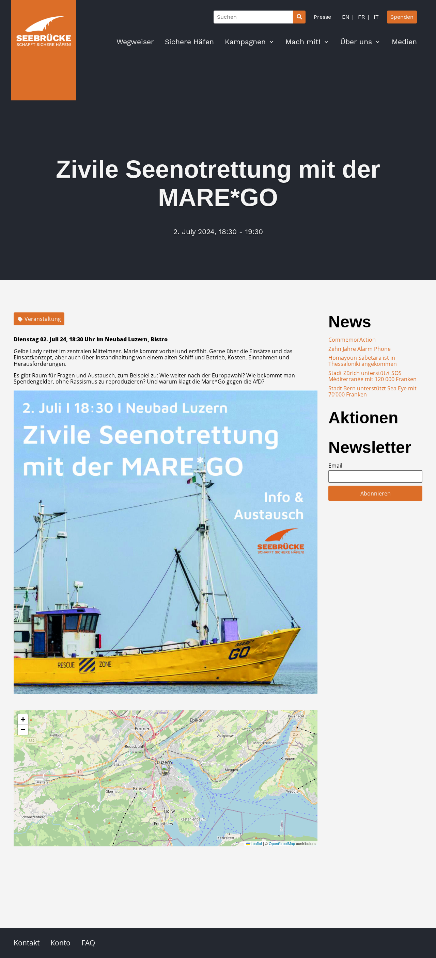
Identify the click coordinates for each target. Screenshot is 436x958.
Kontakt (27, 942)
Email (335, 465)
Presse (322, 17)
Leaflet (256, 843)
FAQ (88, 942)
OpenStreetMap (282, 843)
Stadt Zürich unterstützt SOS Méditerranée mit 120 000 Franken (372, 376)
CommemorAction (352, 339)
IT (375, 17)
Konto (60, 942)
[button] (165, 771)
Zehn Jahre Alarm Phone (359, 349)
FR (360, 17)
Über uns (356, 42)
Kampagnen (245, 42)
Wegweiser (135, 42)
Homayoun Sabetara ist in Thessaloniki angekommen (362, 361)
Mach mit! (303, 42)
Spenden (402, 17)
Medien (404, 42)
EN (345, 17)
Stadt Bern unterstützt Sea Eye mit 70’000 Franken (372, 391)
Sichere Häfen (189, 42)
